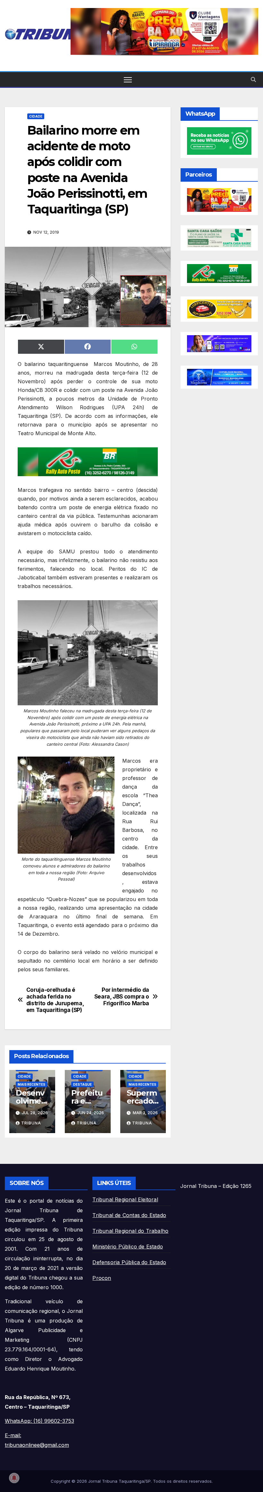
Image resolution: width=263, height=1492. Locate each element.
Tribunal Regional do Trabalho (130, 1231)
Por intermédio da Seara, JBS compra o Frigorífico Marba (121, 996)
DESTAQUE (82, 1084)
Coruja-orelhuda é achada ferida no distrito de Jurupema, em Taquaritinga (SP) (55, 1000)
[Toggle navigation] (128, 80)
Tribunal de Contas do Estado (129, 1215)
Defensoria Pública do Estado (129, 1262)
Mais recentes (31, 1084)
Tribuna (31, 1123)
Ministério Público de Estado (127, 1246)
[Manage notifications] (14, 1478)
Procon (101, 1278)
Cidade (35, 116)
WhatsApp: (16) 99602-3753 (39, 1421)
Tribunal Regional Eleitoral (125, 1199)
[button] (164, 31)
